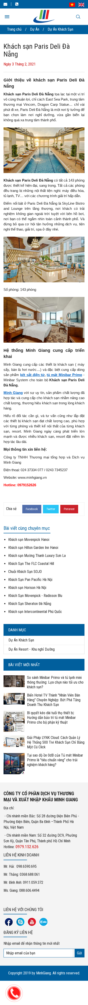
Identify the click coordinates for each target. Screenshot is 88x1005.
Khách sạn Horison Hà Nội (27, 587)
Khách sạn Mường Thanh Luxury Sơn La (37, 555)
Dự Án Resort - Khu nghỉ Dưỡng (31, 649)
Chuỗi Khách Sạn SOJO (25, 571)
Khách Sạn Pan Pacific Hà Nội (30, 579)
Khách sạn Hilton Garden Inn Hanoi (33, 547)
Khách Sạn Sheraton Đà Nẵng (29, 603)
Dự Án (34, 29)
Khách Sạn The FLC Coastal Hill (31, 563)
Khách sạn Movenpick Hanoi (28, 539)
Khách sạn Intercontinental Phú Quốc (35, 611)
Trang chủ (14, 29)
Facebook (32, 509)
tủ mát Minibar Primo (64, 375)
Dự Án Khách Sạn (60, 29)
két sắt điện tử (32, 375)
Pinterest (69, 509)
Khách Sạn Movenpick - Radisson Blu (35, 595)
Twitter (50, 509)
